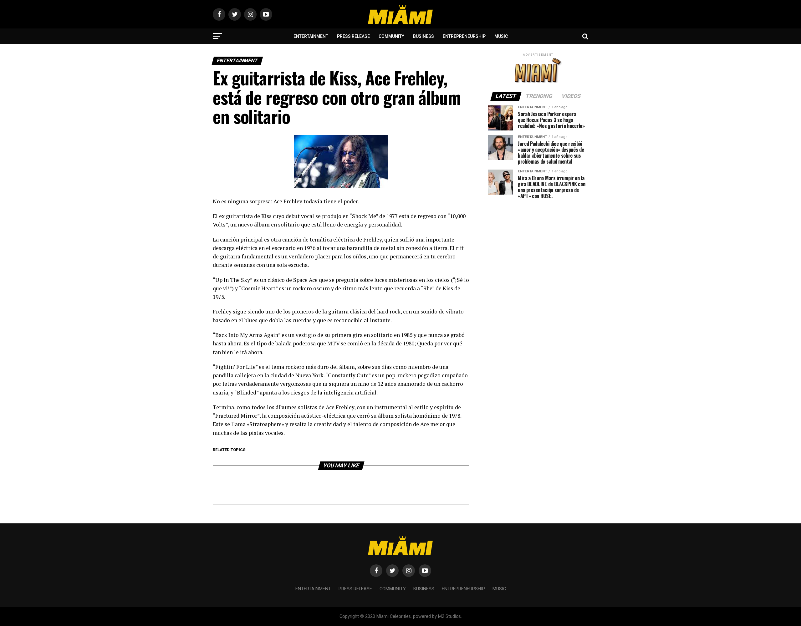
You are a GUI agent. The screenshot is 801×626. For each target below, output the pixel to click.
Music (501, 36)
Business (423, 36)
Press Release (353, 36)
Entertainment (310, 36)
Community (391, 36)
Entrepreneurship (464, 36)
